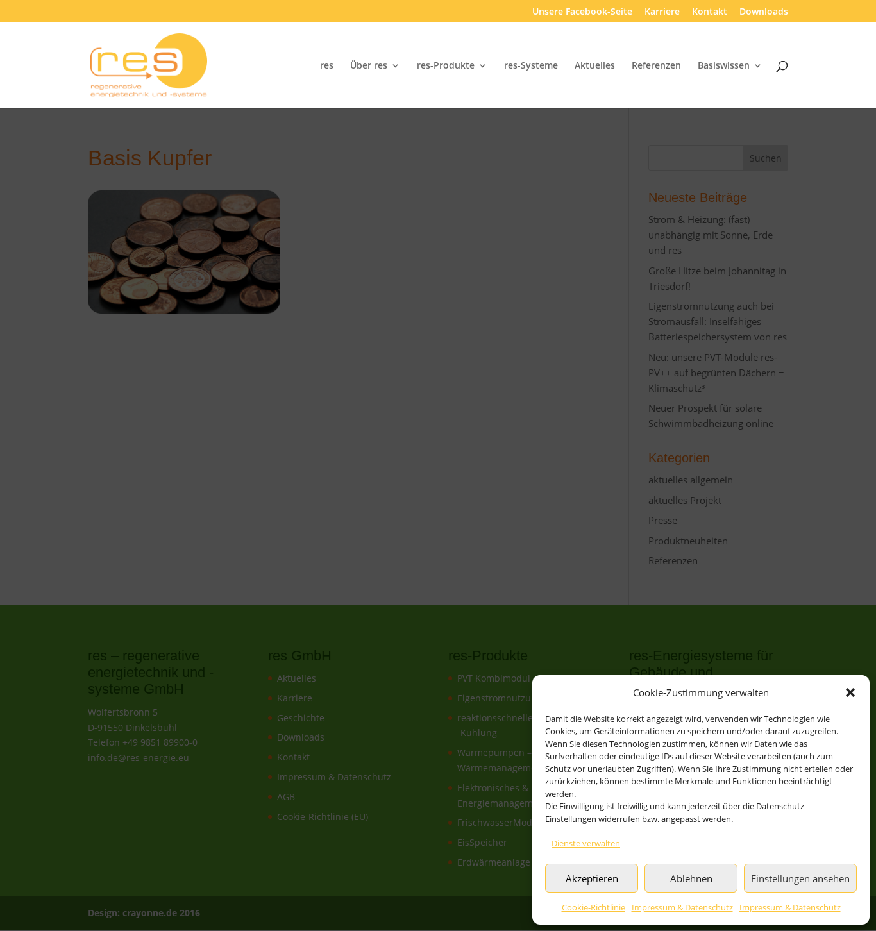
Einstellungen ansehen (800, 878)
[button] (850, 692)
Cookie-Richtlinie (593, 907)
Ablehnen (691, 878)
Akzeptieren (592, 878)
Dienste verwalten (586, 843)
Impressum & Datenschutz (682, 907)
